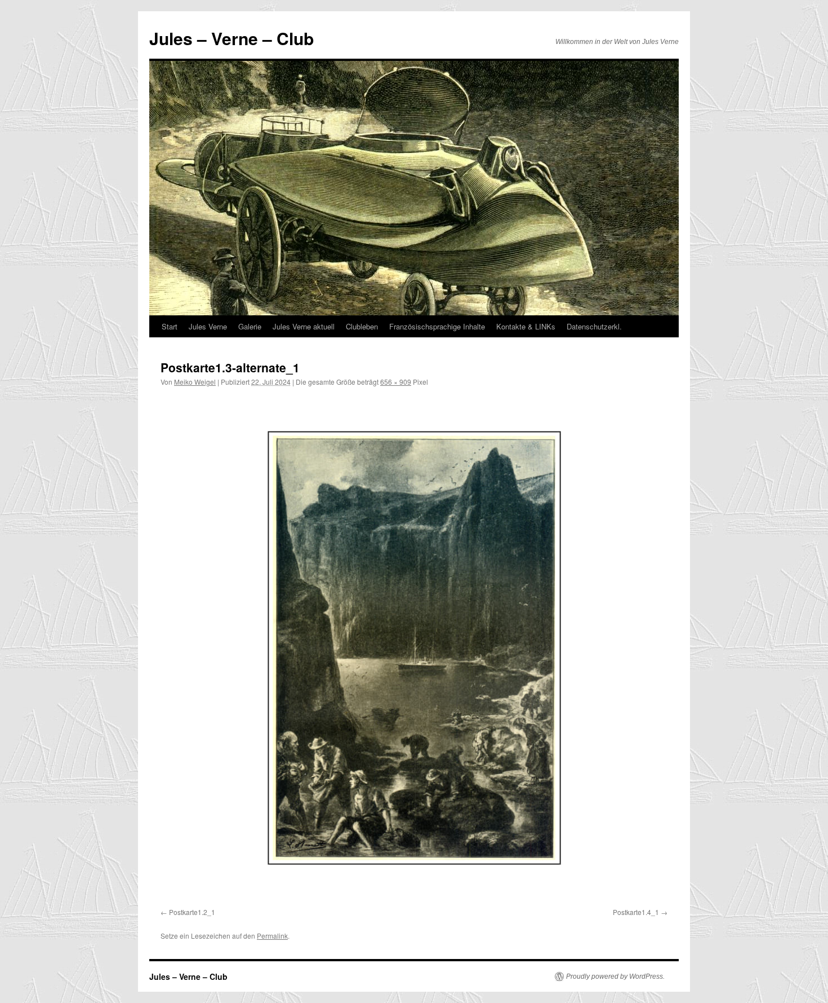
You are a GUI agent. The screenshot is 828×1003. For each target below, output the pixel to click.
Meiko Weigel (195, 381)
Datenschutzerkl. (594, 326)
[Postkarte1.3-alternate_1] (414, 649)
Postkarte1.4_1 (636, 912)
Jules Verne (208, 326)
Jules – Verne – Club (231, 38)
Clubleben (362, 326)
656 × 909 (395, 381)
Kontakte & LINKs (525, 326)
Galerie (249, 326)
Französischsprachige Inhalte (437, 326)
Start (169, 326)
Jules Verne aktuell (304, 326)
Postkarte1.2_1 (192, 912)
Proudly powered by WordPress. (615, 976)
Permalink (272, 935)
